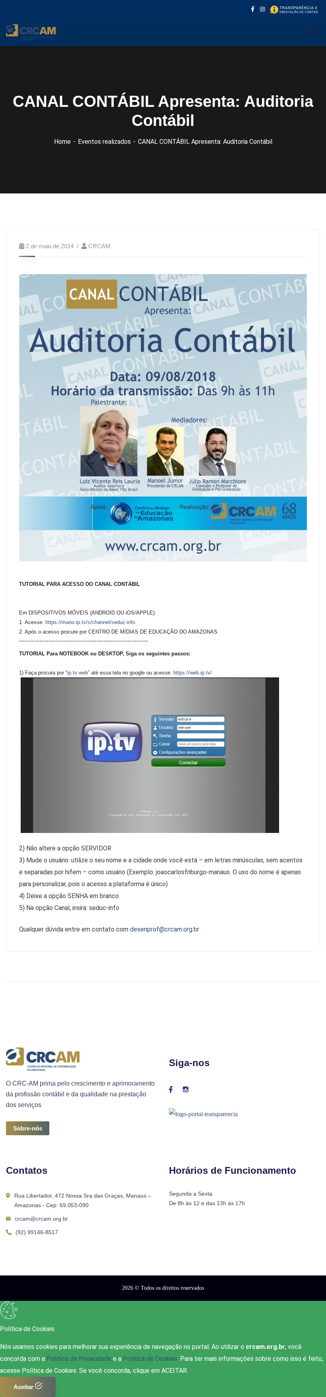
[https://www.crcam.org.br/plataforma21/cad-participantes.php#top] (20, 755)
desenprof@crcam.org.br (164, 929)
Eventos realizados (104, 141)
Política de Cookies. (151, 1358)
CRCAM (99, 246)
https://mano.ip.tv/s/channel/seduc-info (90, 622)
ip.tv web (77, 673)
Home (62, 141)
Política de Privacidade (80, 1358)
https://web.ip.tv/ (192, 673)
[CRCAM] (31, 31)
